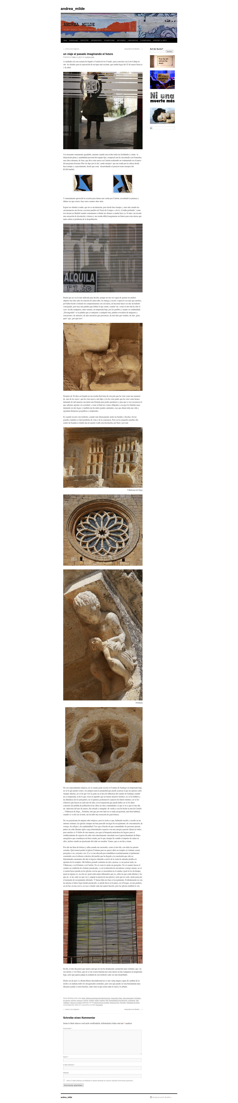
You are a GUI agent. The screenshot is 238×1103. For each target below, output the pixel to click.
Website (66, 1073)
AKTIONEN (121, 40)
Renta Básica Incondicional (118, 1000)
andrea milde (89, 57)
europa (73, 1000)
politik (97, 1000)
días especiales (128, 998)
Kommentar (67, 1028)
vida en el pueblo (76, 1002)
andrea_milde (73, 8)
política (91, 1000)
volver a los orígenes (71, 49)
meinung (80, 1000)
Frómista (123, 1002)
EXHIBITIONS (109, 40)
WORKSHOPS (96, 40)
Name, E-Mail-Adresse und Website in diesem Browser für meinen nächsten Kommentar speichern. (100, 1080)
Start (65, 40)
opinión (85, 1000)
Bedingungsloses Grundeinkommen (98, 998)
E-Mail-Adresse (69, 1065)
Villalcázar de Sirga (133, 1002)
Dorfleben (137, 998)
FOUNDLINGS (145, 40)
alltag (83, 998)
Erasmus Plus (114, 1002)
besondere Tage (116, 998)
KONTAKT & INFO (160, 40)
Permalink (99, 1005)
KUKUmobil (73, 40)
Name (65, 1057)
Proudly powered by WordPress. (162, 1097)
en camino (66, 1000)
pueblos (102, 1000)
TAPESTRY (84, 40)
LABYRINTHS (133, 40)
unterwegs (131, 1000)
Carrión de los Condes (101, 1002)
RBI (107, 1000)
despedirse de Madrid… (133, 49)
